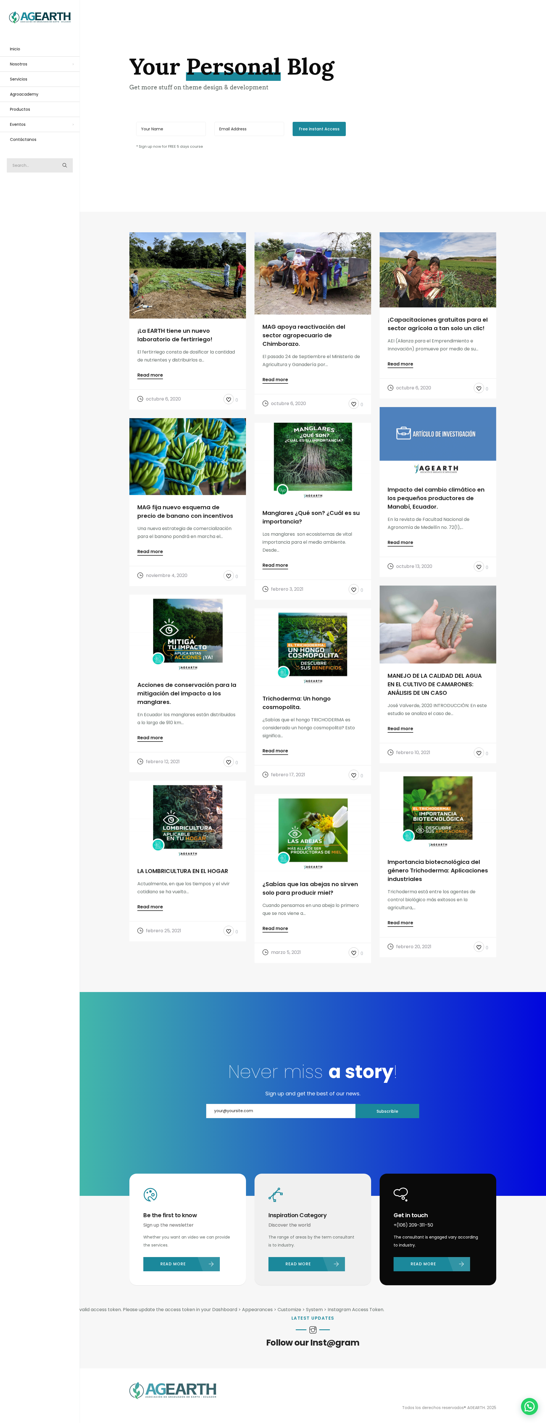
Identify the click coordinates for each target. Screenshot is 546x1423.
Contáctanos (23, 139)
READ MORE (173, 1264)
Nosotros (18, 64)
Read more (150, 375)
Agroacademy (24, 94)
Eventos (18, 124)
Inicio (15, 49)
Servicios (18, 79)
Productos (20, 109)
